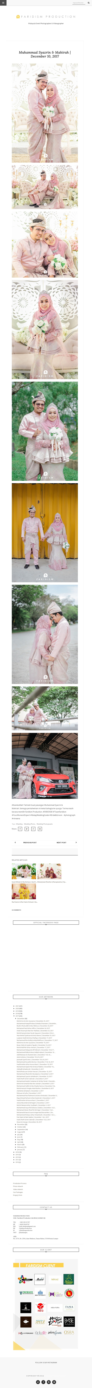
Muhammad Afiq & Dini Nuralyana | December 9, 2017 (35, 1074)
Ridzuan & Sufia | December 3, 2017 (29, 1093)
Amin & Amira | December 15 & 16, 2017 (30, 1057)
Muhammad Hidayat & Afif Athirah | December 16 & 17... (36, 1050)
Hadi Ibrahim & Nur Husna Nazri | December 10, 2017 (35, 1064)
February (20, 1147)
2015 (17, 1155)
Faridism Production (55, 1376)
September (21, 1129)
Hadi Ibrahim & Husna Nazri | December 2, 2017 (33, 1100)
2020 (17, 1008)
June (19, 1137)
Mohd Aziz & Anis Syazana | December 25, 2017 (33, 1021)
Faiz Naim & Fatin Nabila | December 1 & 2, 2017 (33, 1117)
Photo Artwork (18, 1186)
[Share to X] (27, 829)
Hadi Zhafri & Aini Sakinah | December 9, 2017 (32, 1079)
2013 (17, 1157)
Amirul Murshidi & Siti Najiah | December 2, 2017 (33, 1103)
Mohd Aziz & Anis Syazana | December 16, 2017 (33, 1043)
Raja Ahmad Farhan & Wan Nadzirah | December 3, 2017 (36, 1098)
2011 (17, 1160)
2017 (17, 1016)
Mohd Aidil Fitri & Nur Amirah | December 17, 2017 (33, 1047)
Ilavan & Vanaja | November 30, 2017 (29, 1122)
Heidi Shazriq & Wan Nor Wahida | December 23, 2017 (35, 1031)
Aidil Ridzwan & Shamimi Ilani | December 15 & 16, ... (34, 1055)
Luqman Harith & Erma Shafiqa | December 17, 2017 (34, 1038)
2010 (17, 1162)
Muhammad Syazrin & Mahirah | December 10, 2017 (34, 1076)
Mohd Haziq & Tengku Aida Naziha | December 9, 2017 (35, 1088)
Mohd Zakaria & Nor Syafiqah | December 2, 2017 (33, 1105)
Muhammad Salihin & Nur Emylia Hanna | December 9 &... (36, 1086)
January (20, 1150)
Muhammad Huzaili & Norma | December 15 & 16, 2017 (35, 1062)
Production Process (19, 1183)
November (21, 1124)
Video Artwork (18, 1189)
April (19, 1142)
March (19, 1144)
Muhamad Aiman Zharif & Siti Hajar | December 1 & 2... (35, 1110)
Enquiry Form (17, 1195)
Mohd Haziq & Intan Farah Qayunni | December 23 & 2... (36, 1033)
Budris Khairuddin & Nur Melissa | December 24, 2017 (35, 1026)
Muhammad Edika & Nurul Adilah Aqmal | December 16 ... (36, 1052)
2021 (17, 1006)
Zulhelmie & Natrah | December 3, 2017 (30, 1091)
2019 (17, 1011)
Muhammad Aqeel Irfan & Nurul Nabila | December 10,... (36, 1067)
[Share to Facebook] (20, 829)
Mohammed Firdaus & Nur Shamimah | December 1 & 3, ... (36, 1115)
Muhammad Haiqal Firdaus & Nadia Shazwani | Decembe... (37, 1023)
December (21, 1019)
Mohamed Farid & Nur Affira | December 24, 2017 (33, 1028)
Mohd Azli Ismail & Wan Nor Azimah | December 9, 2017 (35, 1084)
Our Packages (18, 1192)
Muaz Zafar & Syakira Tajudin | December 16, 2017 (34, 1045)
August (19, 1132)
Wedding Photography (45, 824)
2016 (17, 1152)
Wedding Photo (30, 824)
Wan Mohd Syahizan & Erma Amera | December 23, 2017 (36, 1035)
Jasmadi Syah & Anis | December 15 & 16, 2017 (32, 1060)
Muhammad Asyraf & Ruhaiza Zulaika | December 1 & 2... (36, 1108)
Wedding (19, 824)
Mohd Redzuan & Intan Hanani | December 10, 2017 (34, 1072)
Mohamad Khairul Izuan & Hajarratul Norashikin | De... (35, 1112)
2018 (17, 1013)
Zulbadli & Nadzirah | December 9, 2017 (30, 1069)
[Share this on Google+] (33, 829)
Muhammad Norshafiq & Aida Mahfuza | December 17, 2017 (37, 1040)
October (20, 1127)
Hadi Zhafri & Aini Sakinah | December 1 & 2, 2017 (33, 1120)
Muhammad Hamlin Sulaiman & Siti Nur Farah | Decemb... (36, 1081)
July (18, 1135)
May (19, 1140)
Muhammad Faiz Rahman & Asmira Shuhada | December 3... (37, 1096)
